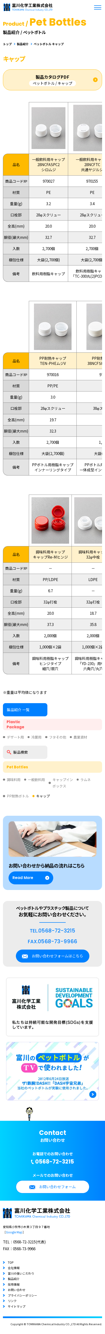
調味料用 (14, 779)
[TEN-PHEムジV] (53, 347)
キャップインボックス (62, 782)
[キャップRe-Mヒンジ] (50, 541)
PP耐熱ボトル (18, 796)
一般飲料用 (36, 779)
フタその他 (57, 737)
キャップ (43, 796)
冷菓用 (36, 737)
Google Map (14, 1232)
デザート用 (15, 737)
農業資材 (80, 737)
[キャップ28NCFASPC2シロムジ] (48, 146)
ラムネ (85, 779)
